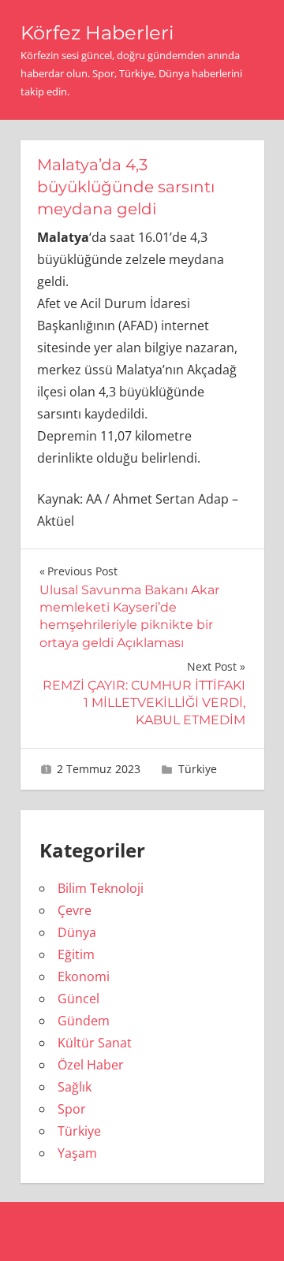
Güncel (78, 998)
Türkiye (197, 768)
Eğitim (76, 954)
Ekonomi (84, 976)
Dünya (77, 932)
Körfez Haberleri (97, 32)
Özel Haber (91, 1064)
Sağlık (75, 1086)
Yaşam (77, 1153)
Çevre (75, 910)
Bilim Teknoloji (101, 888)
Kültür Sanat (95, 1042)
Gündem (84, 1020)
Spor (72, 1109)
